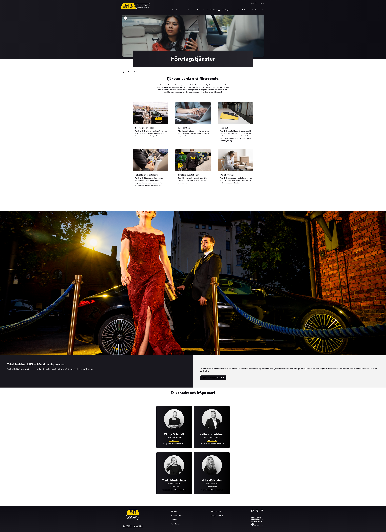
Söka (252, 3)
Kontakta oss (257, 10)
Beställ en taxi (177, 10)
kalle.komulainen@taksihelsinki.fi (212, 444)
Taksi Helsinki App (213, 10)
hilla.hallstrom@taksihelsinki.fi (212, 490)
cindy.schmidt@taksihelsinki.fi (174, 444)
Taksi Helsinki (243, 10)
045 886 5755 (174, 440)
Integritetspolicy (217, 516)
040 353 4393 (174, 487)
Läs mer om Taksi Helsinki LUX (213, 378)
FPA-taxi (190, 10)
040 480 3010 (212, 440)
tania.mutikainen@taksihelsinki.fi (174, 490)
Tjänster (200, 10)
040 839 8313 (212, 487)
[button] (262, 3)
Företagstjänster (228, 10)
